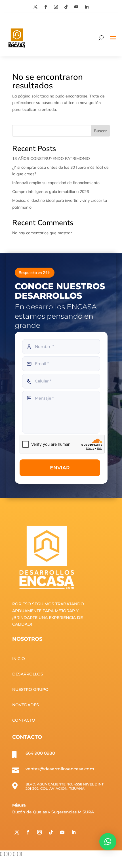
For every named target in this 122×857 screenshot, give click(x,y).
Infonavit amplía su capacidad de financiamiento (56, 182)
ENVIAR (60, 468)
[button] (107, 841)
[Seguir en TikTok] (66, 7)
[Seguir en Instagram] (56, 7)
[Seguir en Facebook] (46, 7)
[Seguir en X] (35, 7)
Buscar (100, 130)
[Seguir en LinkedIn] (87, 7)
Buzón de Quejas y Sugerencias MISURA (53, 812)
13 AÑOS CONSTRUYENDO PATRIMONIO (51, 158)
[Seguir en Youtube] (76, 7)
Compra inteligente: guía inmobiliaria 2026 (50, 191)
